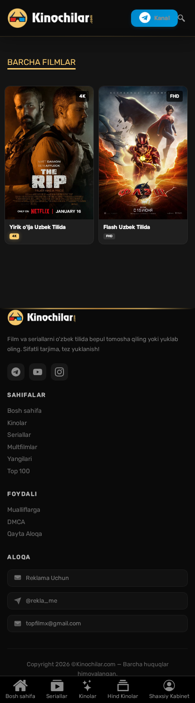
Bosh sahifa (20, 696)
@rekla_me (41, 600)
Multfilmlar (22, 447)
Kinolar (88, 696)
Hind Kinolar (122, 696)
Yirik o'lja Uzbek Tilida (38, 227)
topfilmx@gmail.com (53, 623)
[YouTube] (37, 372)
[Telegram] (15, 372)
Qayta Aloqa (24, 534)
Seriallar (57, 696)
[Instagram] (59, 372)
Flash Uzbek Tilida (126, 227)
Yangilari (19, 459)
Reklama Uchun (47, 577)
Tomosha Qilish (49, 207)
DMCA (16, 522)
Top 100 (18, 471)
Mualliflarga (23, 510)
